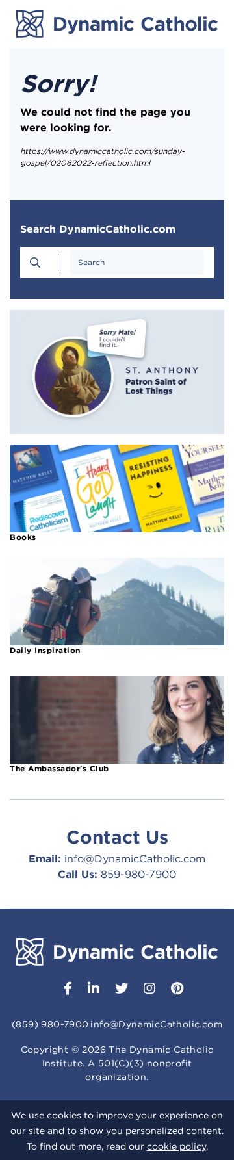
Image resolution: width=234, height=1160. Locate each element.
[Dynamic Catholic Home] (117, 24)
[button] (63, 990)
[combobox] (137, 262)
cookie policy (176, 1146)
